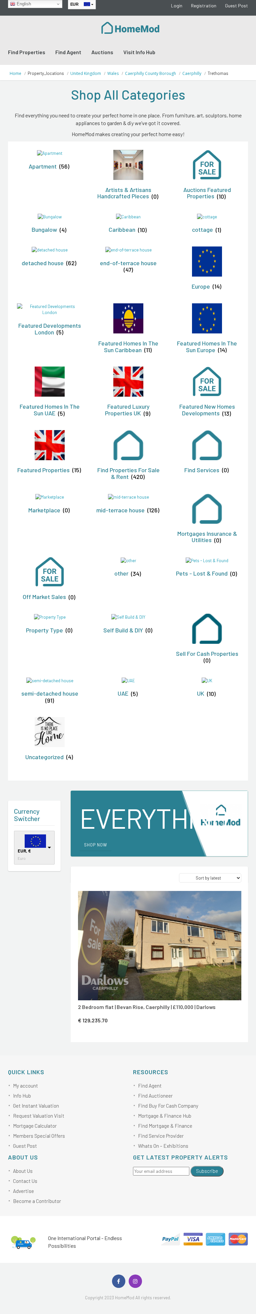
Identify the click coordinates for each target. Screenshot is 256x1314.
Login (176, 5)
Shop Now (95, 844)
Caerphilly (191, 73)
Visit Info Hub (139, 52)
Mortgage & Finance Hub (164, 1116)
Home (15, 73)
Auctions (102, 52)
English (23, 3)
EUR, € (24, 850)
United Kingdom (85, 73)
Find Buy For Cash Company (168, 1106)
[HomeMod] (130, 27)
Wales (113, 73)
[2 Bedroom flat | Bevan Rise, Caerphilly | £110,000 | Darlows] (160, 945)
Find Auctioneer (155, 1096)
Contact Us (25, 1181)
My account (25, 1086)
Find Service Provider (161, 1136)
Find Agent (68, 52)
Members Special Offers (39, 1136)
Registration (203, 5)
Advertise (23, 1191)
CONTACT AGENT (158, 900)
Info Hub (22, 1096)
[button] (167, 899)
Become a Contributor (37, 1201)
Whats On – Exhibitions (163, 1146)
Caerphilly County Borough (150, 73)
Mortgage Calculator (35, 1126)
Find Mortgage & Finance (165, 1126)
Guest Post (236, 5)
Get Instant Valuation (36, 1106)
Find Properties (26, 52)
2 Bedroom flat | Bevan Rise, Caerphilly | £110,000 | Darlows (147, 1007)
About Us (23, 1171)
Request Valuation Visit (38, 1116)
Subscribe (207, 1171)
